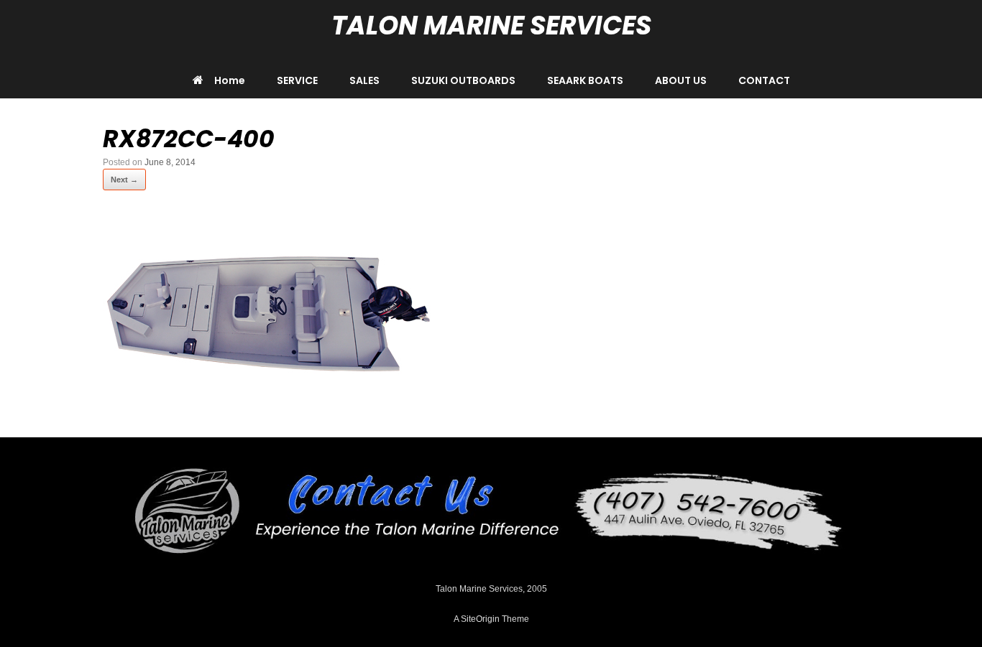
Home (229, 80)
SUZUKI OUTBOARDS (463, 80)
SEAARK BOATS (585, 80)
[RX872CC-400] (268, 402)
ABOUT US (681, 80)
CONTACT (764, 80)
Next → (124, 179)
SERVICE (297, 80)
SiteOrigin (480, 619)
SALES (364, 80)
